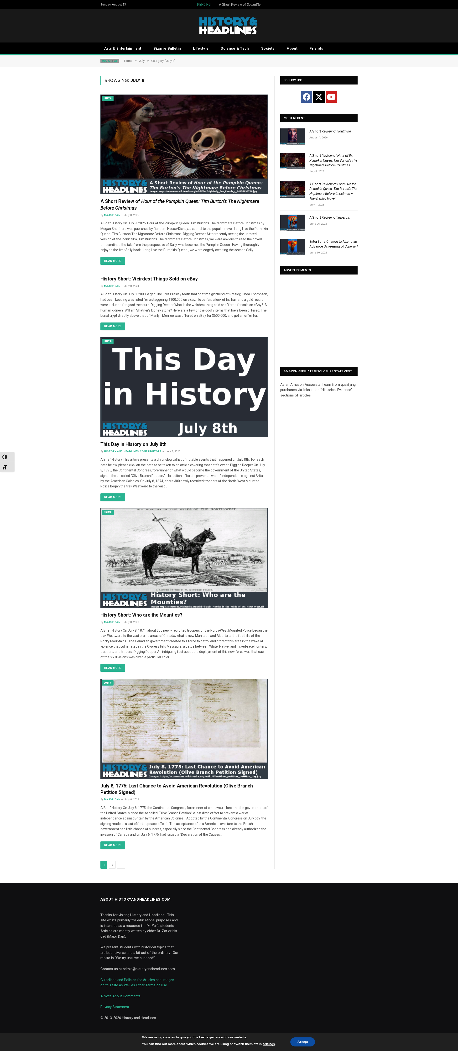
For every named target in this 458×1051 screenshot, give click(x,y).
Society (268, 48)
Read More (112, 261)
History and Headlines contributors (132, 451)
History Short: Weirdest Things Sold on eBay (149, 279)
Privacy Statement (114, 1007)
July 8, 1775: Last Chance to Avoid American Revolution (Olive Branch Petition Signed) (176, 789)
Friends (316, 48)
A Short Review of (226, 4)
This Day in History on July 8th (133, 444)
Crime (108, 512)
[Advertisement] (319, 321)
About (292, 48)
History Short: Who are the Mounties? (141, 615)
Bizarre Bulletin (167, 48)
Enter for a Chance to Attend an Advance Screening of (333, 244)
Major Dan (112, 215)
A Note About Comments (120, 996)
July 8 (108, 98)
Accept (302, 1042)
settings (269, 1044)
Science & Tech (235, 48)
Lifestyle (200, 48)
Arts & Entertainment (122, 48)
